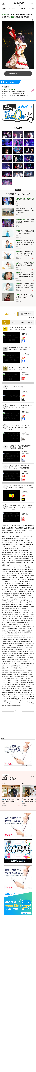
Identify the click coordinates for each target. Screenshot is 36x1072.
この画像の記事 (12, 74)
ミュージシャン (13, 8)
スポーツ (23, 8)
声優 (4, 8)
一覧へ (30, 777)
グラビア (31, 8)
